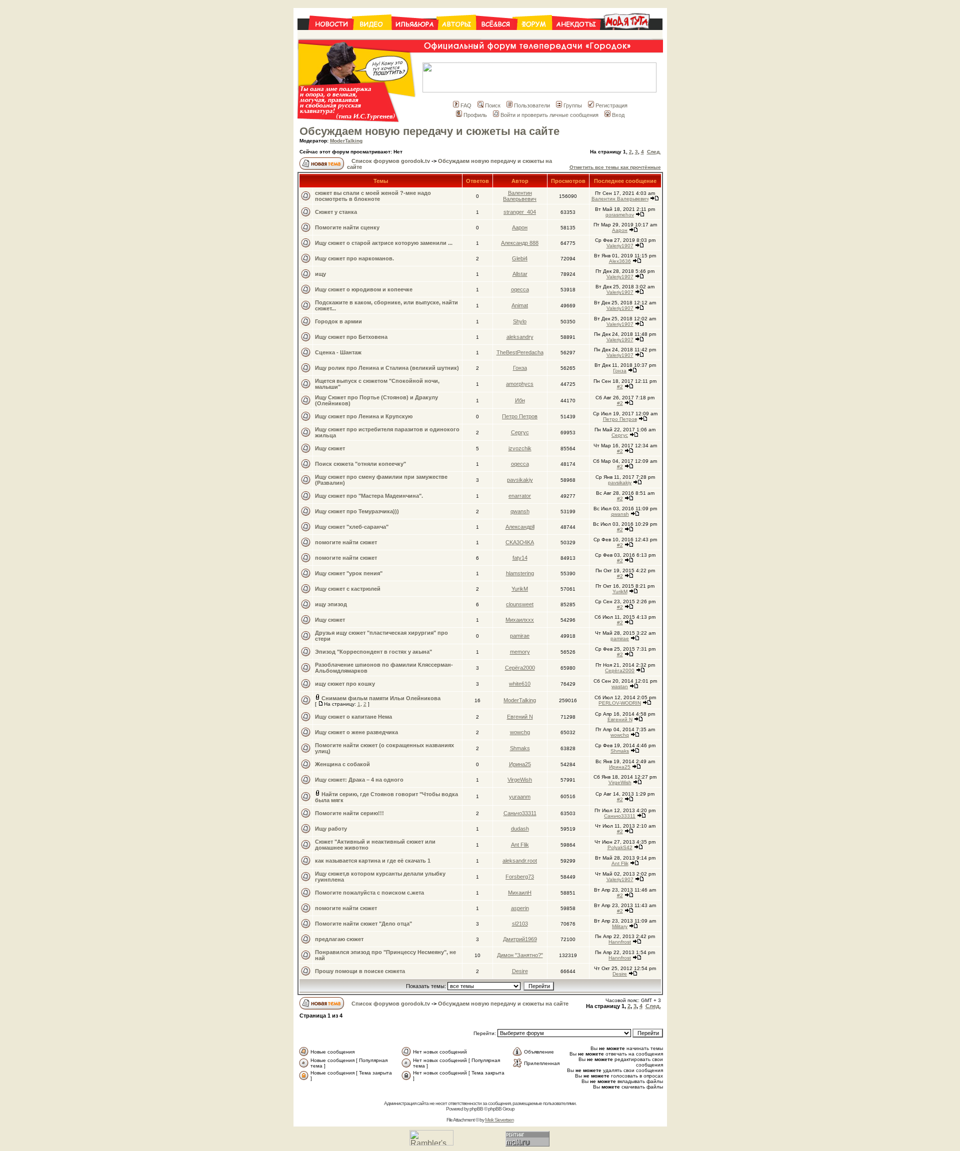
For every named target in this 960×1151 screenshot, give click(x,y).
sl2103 (520, 924)
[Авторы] (457, 35)
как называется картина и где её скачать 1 (372, 861)
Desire (520, 971)
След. (654, 151)
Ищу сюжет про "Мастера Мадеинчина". (369, 496)
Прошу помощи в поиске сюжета (360, 971)
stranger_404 (520, 212)
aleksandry (520, 337)
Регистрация (612, 105)
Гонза (520, 368)
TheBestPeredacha (520, 352)
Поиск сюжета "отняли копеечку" (360, 464)
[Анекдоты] (576, 35)
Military (620, 926)
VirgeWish (520, 780)
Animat (520, 305)
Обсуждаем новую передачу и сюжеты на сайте (430, 131)
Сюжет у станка (336, 212)
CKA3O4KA (520, 542)
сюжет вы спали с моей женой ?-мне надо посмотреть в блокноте (373, 196)
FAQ (466, 105)
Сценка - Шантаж (338, 352)
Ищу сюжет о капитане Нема (353, 717)
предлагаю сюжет (339, 939)
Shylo (519, 321)
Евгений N (520, 717)
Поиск (492, 105)
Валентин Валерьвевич (519, 196)
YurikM (520, 589)
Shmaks (520, 748)
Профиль (475, 115)
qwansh (520, 511)
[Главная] (325, 35)
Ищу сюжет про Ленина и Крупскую (363, 416)
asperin (520, 908)
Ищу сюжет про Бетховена (351, 337)
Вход (618, 115)
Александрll (520, 527)
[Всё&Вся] (496, 35)
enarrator (519, 496)
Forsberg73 (520, 877)
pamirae (520, 636)
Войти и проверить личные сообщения (549, 115)
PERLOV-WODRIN (619, 703)
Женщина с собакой (342, 764)
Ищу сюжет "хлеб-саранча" (351, 527)
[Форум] (534, 35)
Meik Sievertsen (499, 1120)
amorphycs (520, 384)
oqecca (520, 289)
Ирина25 (520, 764)
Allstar (520, 274)
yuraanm (519, 797)
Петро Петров (520, 416)
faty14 (520, 558)
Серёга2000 (520, 668)
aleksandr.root (519, 861)
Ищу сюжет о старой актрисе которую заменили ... (383, 243)
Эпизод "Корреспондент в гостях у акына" (373, 652)
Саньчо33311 (520, 813)
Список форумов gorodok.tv (391, 161)
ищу (320, 274)
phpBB (476, 1109)
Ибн (520, 400)
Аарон (520, 227)
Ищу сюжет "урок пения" (348, 573)
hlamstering (520, 573)
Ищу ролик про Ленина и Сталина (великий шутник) (387, 368)
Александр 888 (519, 243)
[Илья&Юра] (415, 35)
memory (520, 652)
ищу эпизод (331, 604)
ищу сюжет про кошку (345, 684)
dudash (520, 829)
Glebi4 (520, 258)
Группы (573, 105)
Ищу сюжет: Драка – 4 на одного (359, 780)
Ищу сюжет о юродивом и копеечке (363, 289)
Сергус (520, 432)
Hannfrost (619, 942)
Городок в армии (338, 321)
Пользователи (532, 105)
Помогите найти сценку (347, 227)
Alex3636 (620, 261)
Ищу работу (331, 829)
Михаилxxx (520, 620)
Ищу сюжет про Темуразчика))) (357, 511)
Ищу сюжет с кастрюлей (347, 589)
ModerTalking (346, 140)
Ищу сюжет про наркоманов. (354, 258)
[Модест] (631, 35)
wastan (620, 686)
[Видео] (372, 35)
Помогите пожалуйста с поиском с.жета (369, 893)
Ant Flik (520, 845)
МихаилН (520, 893)
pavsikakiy (520, 480)
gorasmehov (620, 214)
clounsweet (520, 604)
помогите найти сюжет (346, 542)
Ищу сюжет (330, 448)
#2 (620, 386)
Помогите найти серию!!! (349, 813)
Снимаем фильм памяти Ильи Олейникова (381, 698)
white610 (519, 684)
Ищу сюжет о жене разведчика (356, 732)
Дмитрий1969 (520, 939)
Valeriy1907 (620, 245)
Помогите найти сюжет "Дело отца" (363, 924)
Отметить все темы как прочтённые (615, 167)
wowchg (520, 732)
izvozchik (520, 448)
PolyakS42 (620, 847)
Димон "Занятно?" (520, 955)
